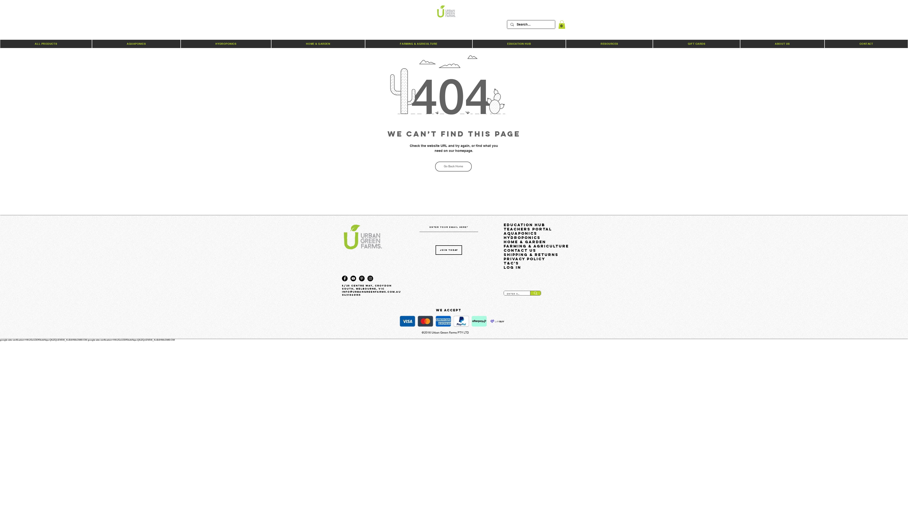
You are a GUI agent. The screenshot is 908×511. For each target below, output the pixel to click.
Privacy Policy (524, 259)
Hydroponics (522, 237)
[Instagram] (370, 278)
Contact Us (520, 250)
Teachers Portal (528, 229)
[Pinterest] (362, 278)
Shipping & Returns (531, 254)
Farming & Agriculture (535, 246)
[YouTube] (353, 278)
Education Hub (524, 225)
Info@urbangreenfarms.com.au (371, 291)
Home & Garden (525, 242)
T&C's (511, 263)
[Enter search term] (535, 293)
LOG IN (512, 267)
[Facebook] (345, 278)
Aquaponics (520, 233)
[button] (561, 24)
